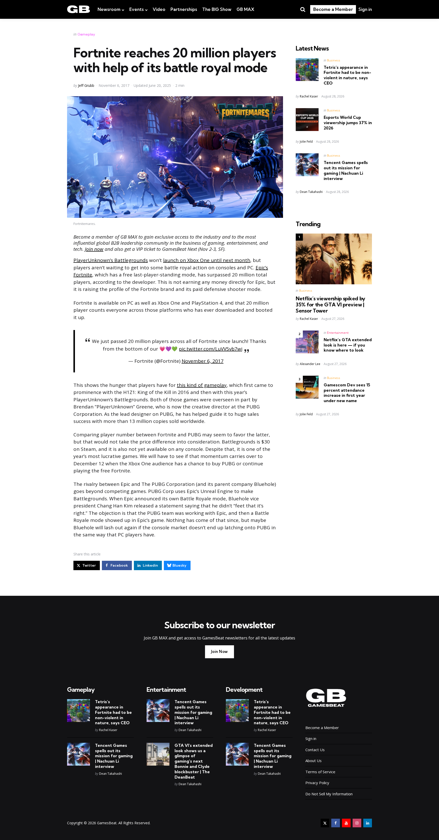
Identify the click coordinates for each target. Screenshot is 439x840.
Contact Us (315, 749)
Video (159, 9)
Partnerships (183, 9)
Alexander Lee (310, 364)
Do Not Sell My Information (329, 793)
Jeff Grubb (86, 85)
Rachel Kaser (309, 96)
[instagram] (357, 823)
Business (333, 60)
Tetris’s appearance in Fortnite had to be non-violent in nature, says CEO (347, 75)
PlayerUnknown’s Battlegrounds (110, 260)
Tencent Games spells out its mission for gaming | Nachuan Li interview (346, 170)
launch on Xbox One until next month (206, 260)
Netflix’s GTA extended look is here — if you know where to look (348, 345)
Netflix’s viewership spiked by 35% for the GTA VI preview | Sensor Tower (330, 304)
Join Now (219, 651)
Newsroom (109, 9)
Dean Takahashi (311, 192)
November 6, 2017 (203, 361)
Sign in (365, 9)
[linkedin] (367, 823)
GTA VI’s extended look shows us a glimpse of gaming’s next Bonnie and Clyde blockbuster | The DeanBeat (194, 761)
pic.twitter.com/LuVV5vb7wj (210, 348)
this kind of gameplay (202, 385)
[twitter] (325, 823)
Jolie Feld (306, 141)
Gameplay (86, 34)
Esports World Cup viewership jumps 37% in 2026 (348, 122)
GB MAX (245, 9)
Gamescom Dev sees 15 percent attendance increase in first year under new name (347, 392)
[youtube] (346, 823)
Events (136, 9)
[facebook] (335, 823)
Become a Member (333, 9)
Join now (94, 249)
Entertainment (338, 333)
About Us (313, 760)
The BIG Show (216, 9)
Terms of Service (320, 771)
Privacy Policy (317, 782)
